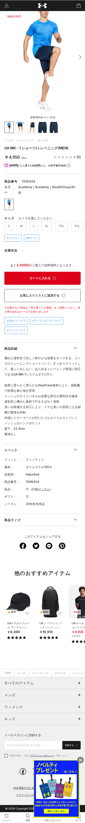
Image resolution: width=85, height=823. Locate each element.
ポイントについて (16, 330)
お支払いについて (16, 320)
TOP (7, 673)
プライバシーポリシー (42, 755)
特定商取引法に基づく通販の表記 (33, 788)
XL (47, 226)
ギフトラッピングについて (46, 320)
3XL (77, 226)
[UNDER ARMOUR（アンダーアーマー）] (43, 6)
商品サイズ (31, 238)
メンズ (8, 140)
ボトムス (43, 140)
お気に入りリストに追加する (40, 295)
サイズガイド (13, 238)
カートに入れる (40, 278)
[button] (79, 57)
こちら (45, 489)
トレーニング (25, 140)
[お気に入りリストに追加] (27, 613)
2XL (61, 226)
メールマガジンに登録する (22, 735)
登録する (69, 745)
